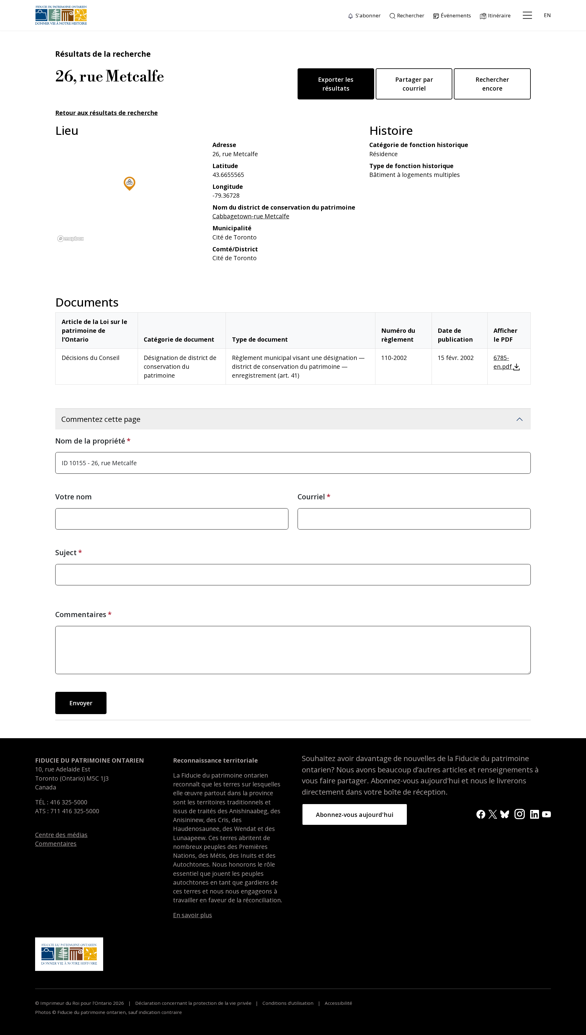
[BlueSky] (504, 814)
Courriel (311, 496)
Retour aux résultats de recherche (106, 113)
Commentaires (80, 614)
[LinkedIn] (534, 814)
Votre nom (73, 496)
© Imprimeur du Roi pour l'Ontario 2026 (80, 1003)
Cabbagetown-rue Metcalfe (250, 216)
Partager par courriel (414, 83)
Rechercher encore (492, 83)
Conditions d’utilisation (288, 1003)
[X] (492, 814)
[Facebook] (480, 814)
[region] (129, 192)
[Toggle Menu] (527, 15)
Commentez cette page (100, 419)
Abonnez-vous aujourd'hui (354, 814)
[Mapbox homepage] (70, 238)
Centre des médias (61, 835)
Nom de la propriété (90, 441)
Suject (66, 552)
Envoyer (80, 703)
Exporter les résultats (335, 83)
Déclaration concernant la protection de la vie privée (193, 1003)
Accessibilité (338, 1003)
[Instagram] (519, 813)
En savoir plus (192, 915)
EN (547, 15)
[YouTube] (546, 814)
